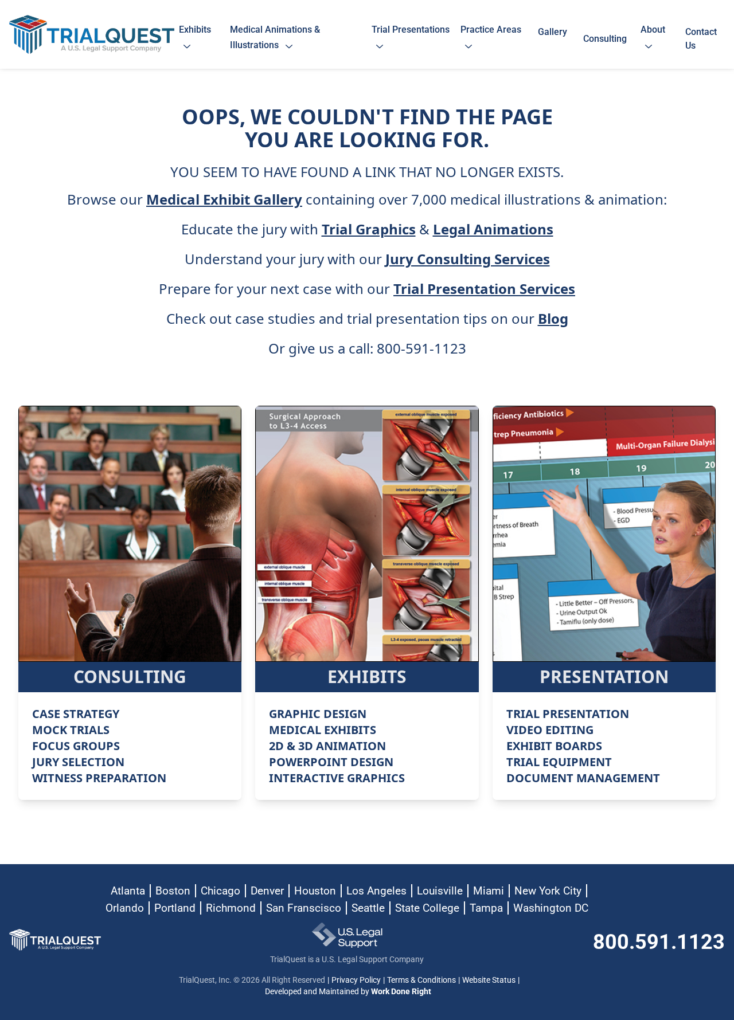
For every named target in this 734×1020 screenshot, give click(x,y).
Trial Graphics (369, 229)
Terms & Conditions (421, 979)
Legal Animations (493, 229)
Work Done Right (401, 991)
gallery (552, 38)
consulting (605, 38)
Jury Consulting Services (467, 259)
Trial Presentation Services (484, 289)
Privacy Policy (356, 979)
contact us (701, 38)
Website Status (489, 979)
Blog (553, 318)
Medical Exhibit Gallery (224, 199)
